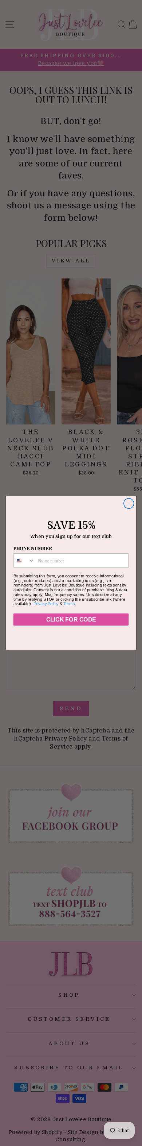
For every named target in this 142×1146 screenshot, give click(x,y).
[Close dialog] (129, 503)
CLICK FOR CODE (71, 619)
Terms (69, 603)
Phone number (32, 548)
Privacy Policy (46, 603)
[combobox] (23, 561)
